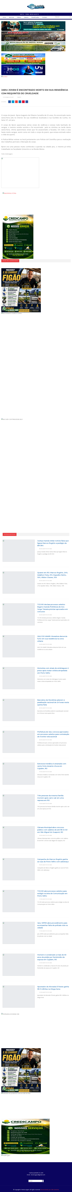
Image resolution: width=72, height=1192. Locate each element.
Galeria (26, 17)
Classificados (35, 17)
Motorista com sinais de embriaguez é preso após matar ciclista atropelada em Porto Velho (53, 670)
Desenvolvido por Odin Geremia (50, 1189)
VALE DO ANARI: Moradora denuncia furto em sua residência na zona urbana (52, 638)
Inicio (4, 17)
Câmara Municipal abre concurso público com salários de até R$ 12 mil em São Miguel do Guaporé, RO (52, 829)
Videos (19, 17)
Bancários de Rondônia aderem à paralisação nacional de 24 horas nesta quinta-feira (53, 702)
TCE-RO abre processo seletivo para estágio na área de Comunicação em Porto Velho (52, 893)
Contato (44, 17)
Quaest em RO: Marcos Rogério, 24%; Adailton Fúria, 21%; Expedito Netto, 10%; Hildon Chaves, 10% (52, 575)
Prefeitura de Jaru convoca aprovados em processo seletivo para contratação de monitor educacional (53, 734)
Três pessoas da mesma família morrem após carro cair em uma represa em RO (50, 798)
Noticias (11, 17)
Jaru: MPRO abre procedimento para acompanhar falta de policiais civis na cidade (52, 925)
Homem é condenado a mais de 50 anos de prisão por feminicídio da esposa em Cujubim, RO (51, 957)
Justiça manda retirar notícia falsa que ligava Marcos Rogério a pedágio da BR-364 (53, 543)
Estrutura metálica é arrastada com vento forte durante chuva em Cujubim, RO (51, 766)
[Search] (70, 17)
